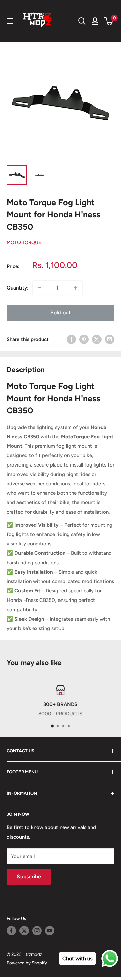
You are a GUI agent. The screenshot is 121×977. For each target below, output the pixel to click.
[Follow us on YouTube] (49, 930)
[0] (109, 21)
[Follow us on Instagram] (37, 930)
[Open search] (82, 21)
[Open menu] (10, 21)
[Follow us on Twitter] (24, 930)
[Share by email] (109, 339)
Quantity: (17, 288)
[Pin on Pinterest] (84, 339)
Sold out (60, 312)
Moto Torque (24, 243)
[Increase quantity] (75, 288)
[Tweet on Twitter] (97, 339)
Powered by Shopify (27, 962)
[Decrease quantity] (40, 288)
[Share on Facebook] (71, 339)
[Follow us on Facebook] (11, 930)
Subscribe (29, 876)
